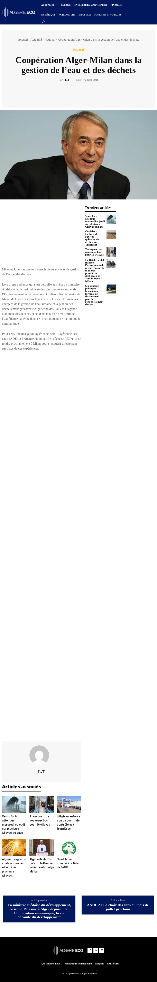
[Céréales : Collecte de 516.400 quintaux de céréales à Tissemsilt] (111, 234)
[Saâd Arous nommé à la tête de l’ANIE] (69, 847)
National (50, 39)
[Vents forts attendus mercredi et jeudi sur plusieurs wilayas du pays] (14, 804)
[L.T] (41, 755)
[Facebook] (64, 94)
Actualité (36, 39)
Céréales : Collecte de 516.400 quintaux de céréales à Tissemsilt (92, 238)
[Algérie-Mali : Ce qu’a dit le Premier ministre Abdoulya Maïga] (41, 847)
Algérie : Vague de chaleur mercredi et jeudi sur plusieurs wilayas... (14, 867)
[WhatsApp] (93, 94)
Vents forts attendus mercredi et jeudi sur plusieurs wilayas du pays (13, 824)
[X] (74, 94)
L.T (67, 79)
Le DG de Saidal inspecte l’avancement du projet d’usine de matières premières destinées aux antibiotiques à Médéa (94, 270)
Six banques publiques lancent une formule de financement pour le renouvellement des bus (94, 295)
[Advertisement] (41, 234)
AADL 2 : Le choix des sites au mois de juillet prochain (118, 907)
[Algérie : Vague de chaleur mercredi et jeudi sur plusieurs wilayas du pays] (14, 847)
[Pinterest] (83, 94)
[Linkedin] (95, 950)
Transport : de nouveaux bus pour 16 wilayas (39, 820)
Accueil (23, 39)
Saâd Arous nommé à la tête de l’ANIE (67, 863)
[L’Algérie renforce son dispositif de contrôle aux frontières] (69, 804)
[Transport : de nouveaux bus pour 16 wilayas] (41, 804)
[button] (43, 21)
